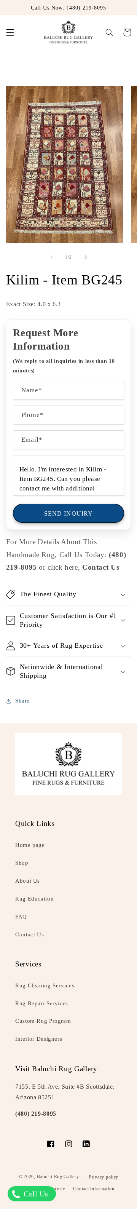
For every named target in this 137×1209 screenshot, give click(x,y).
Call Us (34, 1194)
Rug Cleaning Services (44, 985)
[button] (10, 32)
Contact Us (29, 934)
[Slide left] (51, 257)
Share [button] (22, 701)
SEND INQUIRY (68, 513)
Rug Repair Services (41, 1003)
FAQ (21, 917)
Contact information (93, 1189)
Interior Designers (38, 1039)
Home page (30, 845)
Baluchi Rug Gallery (58, 1177)
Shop (22, 863)
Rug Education (34, 899)
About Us (27, 881)
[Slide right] (85, 257)
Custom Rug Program (43, 1021)
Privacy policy (103, 1177)
